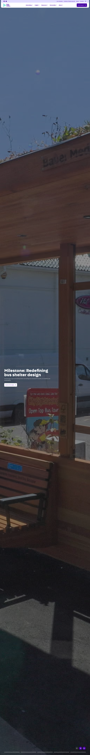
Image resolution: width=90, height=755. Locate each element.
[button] (85, 1)
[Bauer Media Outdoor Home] (6, 5)
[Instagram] (6, 1)
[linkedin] (4, 1)
